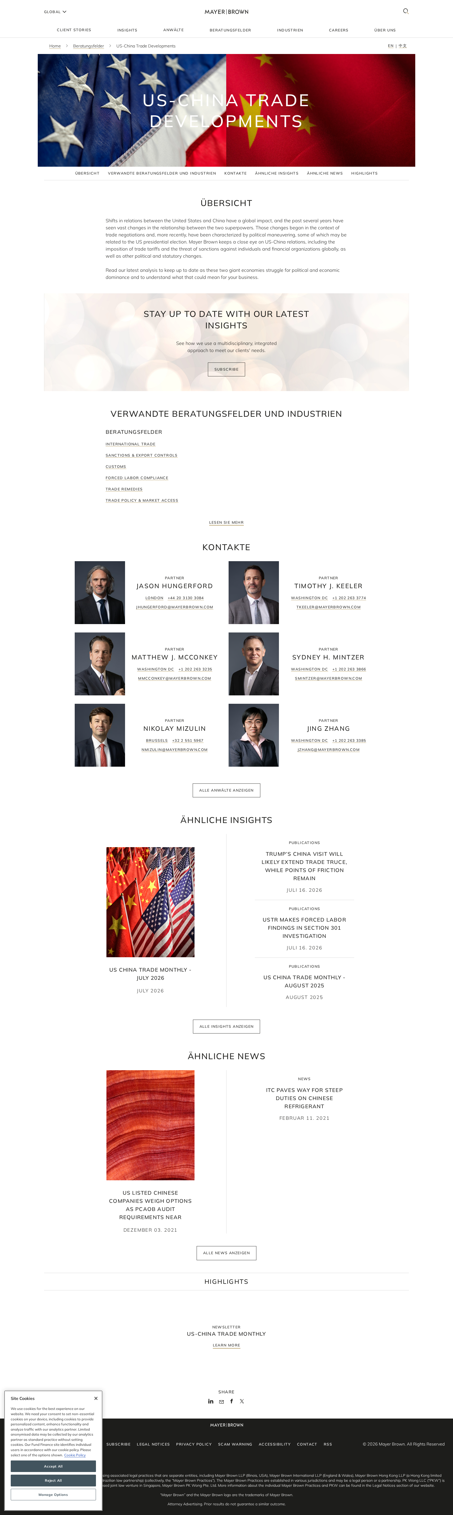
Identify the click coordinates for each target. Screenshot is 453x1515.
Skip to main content (25, 4)
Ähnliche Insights (277, 173)
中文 (403, 45)
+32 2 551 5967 (188, 740)
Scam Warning (235, 1444)
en (390, 45)
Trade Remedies (124, 489)
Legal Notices (153, 1444)
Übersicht (87, 173)
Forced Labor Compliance (137, 477)
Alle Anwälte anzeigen (226, 790)
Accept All (53, 1466)
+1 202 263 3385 (349, 740)
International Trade (131, 444)
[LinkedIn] (211, 1402)
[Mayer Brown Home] (226, 11)
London (154, 598)
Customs (116, 466)
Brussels (157, 740)
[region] (53, 1450)
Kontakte (235, 173)
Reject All (53, 1480)
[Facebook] (232, 1402)
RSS (328, 1444)
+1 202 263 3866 (349, 669)
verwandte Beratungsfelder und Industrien (162, 173)
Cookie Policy (75, 1455)
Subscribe (226, 369)
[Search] (406, 11)
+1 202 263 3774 (349, 598)
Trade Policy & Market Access (142, 500)
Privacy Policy (194, 1444)
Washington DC (309, 598)
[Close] (96, 1398)
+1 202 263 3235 (195, 669)
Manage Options (53, 1494)
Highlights (364, 173)
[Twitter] (242, 1403)
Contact (307, 1444)
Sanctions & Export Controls (142, 455)
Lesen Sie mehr (226, 522)
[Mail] (221, 1402)
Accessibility (275, 1444)
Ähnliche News (325, 173)
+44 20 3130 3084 (186, 598)
